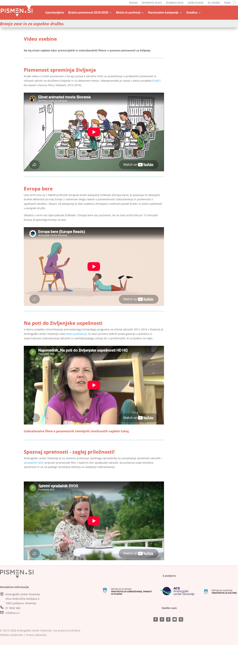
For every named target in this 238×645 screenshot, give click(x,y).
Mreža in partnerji (128, 12)
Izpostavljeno (54, 12)
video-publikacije (76, 334)
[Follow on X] (181, 619)
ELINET (156, 80)
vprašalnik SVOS (34, 462)
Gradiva (191, 12)
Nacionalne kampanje (163, 12)
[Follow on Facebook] (155, 619)
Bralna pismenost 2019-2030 (88, 12)
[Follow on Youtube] (174, 619)
